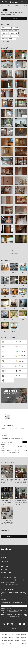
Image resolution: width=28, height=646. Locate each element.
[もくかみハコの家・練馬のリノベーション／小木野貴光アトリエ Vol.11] (7, 84)
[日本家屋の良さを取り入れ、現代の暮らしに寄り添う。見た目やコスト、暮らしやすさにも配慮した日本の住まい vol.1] (21, 161)
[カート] (6, 2)
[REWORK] (23, 644)
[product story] (7, 475)
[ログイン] (2, 2)
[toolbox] (6, 549)
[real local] (17, 644)
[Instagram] (4, 624)
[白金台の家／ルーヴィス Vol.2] (7, 103)
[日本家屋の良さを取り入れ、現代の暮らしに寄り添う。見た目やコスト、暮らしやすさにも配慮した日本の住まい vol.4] (7, 180)
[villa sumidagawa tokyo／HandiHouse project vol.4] (21, 142)
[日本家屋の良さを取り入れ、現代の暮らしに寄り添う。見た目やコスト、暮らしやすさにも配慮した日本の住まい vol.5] (21, 180)
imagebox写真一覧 (24, 5)
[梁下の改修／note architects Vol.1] (7, 161)
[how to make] (7, 496)
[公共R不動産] (23, 641)
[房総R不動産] (17, 635)
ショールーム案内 (5, 566)
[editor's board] (21, 475)
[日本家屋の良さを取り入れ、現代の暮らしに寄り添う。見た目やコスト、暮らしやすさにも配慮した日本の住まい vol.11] (21, 210)
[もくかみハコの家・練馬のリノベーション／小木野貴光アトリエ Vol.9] (21, 74)
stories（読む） (7, 5)
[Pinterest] (8, 624)
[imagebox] (5, 10)
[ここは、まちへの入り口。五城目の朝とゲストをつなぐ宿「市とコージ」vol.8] (21, 239)
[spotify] (24, 624)
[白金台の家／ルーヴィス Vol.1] (21, 93)
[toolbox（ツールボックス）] (14, 2)
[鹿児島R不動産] (11, 641)
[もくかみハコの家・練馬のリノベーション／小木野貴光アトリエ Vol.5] (7, 64)
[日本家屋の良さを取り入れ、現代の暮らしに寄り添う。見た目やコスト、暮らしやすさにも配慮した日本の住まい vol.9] (21, 200)
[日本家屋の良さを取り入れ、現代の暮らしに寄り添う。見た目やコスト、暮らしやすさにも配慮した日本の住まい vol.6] (7, 190)
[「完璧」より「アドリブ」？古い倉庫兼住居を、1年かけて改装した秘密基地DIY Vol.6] (7, 229)
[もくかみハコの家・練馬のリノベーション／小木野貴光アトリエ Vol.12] (21, 84)
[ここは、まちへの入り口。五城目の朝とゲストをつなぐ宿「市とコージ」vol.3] (7, 239)
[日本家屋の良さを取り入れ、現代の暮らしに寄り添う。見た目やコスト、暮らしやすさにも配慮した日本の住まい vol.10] (7, 210)
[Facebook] (16, 624)
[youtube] (20, 624)
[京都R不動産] (11, 638)
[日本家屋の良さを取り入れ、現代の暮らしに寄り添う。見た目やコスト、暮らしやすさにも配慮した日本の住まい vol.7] (21, 190)
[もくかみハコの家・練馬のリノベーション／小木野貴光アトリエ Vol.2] (21, 54)
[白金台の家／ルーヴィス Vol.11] (21, 122)
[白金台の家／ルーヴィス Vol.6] (21, 103)
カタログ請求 (4, 569)
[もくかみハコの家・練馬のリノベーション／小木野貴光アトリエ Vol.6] (21, 64)
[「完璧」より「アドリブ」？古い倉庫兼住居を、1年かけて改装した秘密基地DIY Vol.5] (21, 229)
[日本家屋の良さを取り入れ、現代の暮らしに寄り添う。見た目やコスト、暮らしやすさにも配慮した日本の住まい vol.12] (7, 219)
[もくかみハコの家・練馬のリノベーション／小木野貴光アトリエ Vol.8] (7, 74)
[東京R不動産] (4, 635)
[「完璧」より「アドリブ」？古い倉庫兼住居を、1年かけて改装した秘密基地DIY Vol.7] (21, 219)
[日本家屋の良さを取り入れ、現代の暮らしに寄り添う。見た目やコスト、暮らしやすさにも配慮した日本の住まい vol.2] (7, 171)
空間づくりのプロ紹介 (6, 572)
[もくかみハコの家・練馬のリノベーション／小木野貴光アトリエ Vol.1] (7, 54)
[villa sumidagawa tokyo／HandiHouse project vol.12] (21, 151)
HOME (2, 5)
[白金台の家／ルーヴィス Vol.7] (7, 113)
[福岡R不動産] (4, 641)
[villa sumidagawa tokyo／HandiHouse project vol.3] (7, 142)
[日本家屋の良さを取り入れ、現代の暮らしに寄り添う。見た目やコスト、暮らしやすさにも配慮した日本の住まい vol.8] (7, 200)
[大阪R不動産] (17, 638)
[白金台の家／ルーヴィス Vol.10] (7, 122)
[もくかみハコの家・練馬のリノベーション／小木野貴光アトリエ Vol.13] (7, 93)
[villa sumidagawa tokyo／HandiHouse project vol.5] (7, 151)
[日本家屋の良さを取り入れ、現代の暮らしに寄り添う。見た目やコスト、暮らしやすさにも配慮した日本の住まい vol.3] (21, 171)
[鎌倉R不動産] (23, 635)
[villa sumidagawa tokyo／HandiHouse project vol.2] (21, 132)
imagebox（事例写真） (15, 5)
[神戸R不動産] (23, 638)
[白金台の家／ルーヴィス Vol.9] (21, 113)
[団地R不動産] (17, 641)
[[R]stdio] (11, 644)
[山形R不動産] (11, 635)
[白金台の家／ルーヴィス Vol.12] (7, 132)
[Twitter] (12, 624)
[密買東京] (4, 644)
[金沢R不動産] (4, 638)
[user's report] (21, 496)
